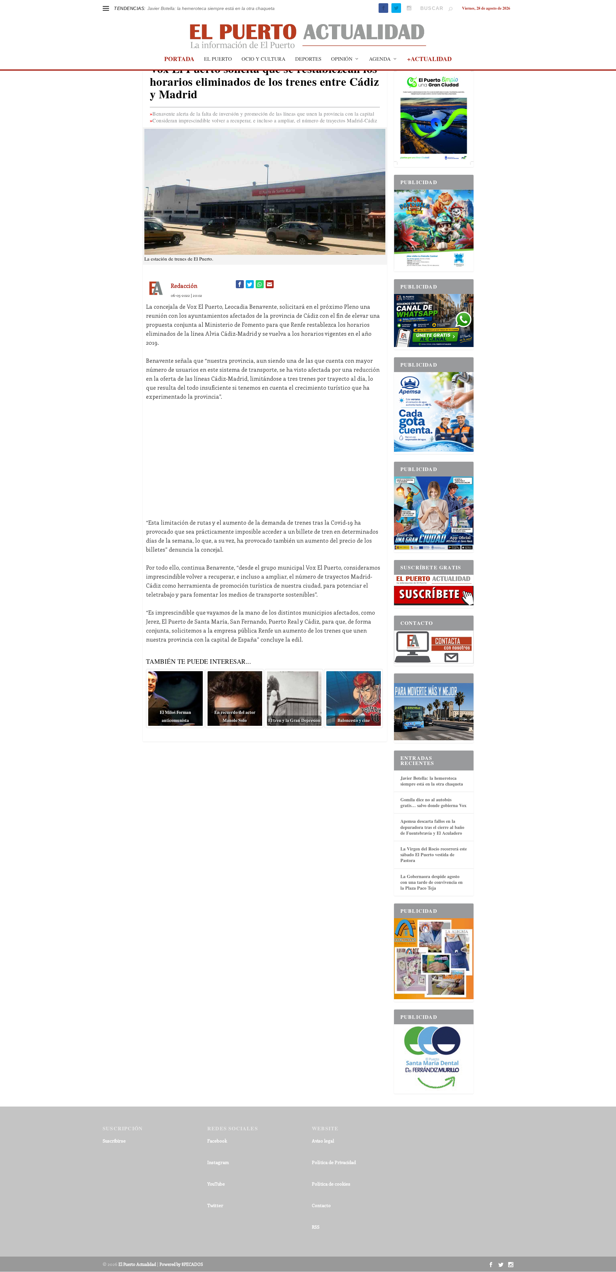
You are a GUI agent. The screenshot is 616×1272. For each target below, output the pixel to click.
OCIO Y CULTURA (264, 59)
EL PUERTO (218, 59)
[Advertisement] (265, 455)
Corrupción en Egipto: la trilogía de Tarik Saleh (194, 8)
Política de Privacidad (334, 1162)
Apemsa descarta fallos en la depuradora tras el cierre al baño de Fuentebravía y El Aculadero (432, 827)
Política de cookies (331, 1184)
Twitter (215, 1205)
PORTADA (179, 59)
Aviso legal (323, 1141)
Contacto (321, 1205)
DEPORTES (308, 59)
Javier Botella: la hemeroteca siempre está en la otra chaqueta (431, 781)
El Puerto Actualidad (137, 1264)
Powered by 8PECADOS (181, 1264)
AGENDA (380, 59)
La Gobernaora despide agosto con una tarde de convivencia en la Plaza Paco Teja (431, 882)
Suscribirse (114, 1141)
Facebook (217, 1141)
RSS (316, 1227)
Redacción (184, 285)
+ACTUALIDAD (429, 59)
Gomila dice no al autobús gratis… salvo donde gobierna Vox (433, 802)
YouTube (216, 1184)
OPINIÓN (342, 59)
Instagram (218, 1162)
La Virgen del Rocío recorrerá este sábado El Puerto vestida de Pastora (433, 854)
